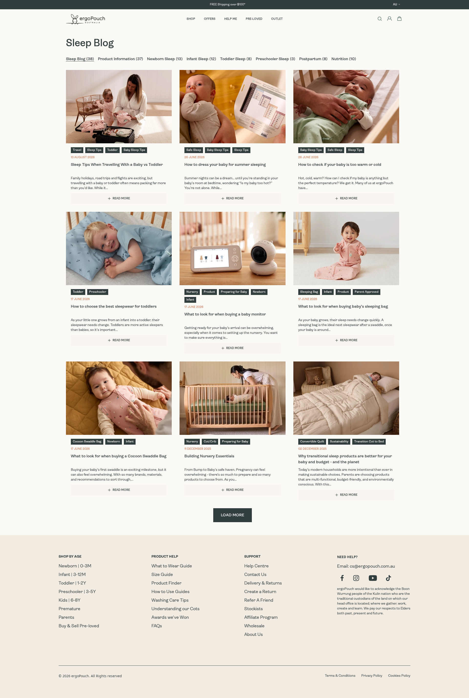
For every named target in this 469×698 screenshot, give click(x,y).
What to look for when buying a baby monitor (225, 314)
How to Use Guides (170, 592)
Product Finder (166, 583)
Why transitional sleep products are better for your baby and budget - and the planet (345, 459)
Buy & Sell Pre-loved (79, 626)
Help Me (230, 19)
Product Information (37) (120, 59)
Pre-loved (254, 19)
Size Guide (162, 575)
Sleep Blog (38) (80, 59)
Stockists (253, 609)
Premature (69, 609)
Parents (66, 618)
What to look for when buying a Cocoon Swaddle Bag (118, 456)
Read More (121, 198)
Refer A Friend (258, 600)
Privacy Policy (371, 676)
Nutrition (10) (343, 59)
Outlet (277, 19)
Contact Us (255, 575)
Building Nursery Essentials (209, 456)
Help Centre (256, 566)
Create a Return (260, 592)
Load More (232, 515)
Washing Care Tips (170, 600)
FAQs (156, 626)
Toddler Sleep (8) (236, 59)
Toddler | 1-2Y (72, 583)
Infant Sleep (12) (201, 59)
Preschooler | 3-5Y (77, 592)
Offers (209, 19)
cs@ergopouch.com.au (372, 566)
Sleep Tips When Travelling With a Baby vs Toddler (117, 165)
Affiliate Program (261, 618)
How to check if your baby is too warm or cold (339, 165)
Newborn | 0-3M (75, 566)
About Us (253, 635)
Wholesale (254, 626)
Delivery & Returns (263, 583)
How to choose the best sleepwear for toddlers (114, 307)
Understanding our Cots (175, 609)
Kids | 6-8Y (69, 600)
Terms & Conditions (340, 676)
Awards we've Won (170, 618)
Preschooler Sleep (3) (275, 59)
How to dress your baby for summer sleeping (225, 165)
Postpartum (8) (313, 59)
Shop (191, 19)
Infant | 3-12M (72, 575)
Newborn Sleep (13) (165, 59)
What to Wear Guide (171, 566)
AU (395, 4)
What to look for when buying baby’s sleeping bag (343, 307)
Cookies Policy (399, 676)
